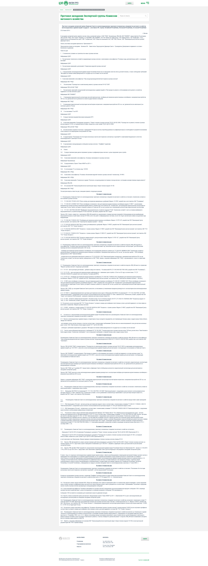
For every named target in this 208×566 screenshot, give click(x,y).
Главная (61, 9)
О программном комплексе (84, 544)
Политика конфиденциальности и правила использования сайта (107, 559)
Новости (79, 546)
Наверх (145, 538)
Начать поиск (80, 537)
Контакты (105, 537)
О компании (80, 541)
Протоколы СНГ (68, 9)
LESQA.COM (146, 560)
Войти (129, 3)
